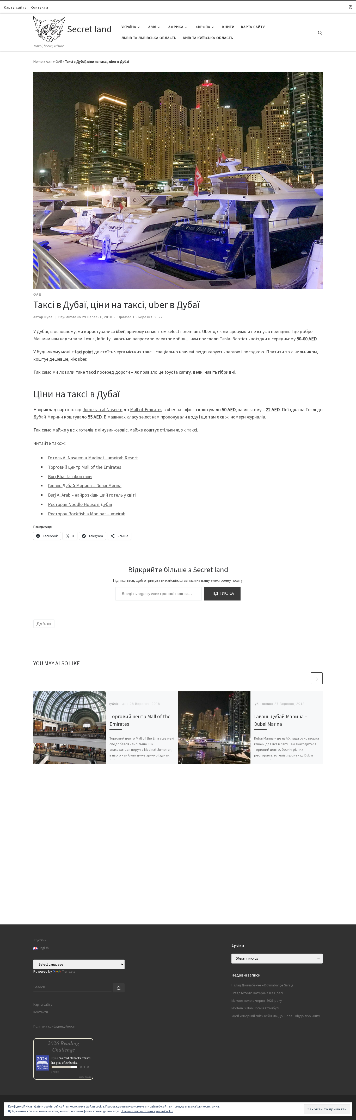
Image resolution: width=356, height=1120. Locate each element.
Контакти (40, 1012)
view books (85, 1077)
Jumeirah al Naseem (102, 409)
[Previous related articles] (304, 678)
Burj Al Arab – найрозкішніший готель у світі (92, 495)
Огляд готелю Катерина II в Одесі (257, 993)
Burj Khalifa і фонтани (70, 476)
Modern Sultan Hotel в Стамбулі (255, 1008)
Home (38, 61)
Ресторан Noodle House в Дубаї (80, 504)
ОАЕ (59, 61)
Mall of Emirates (146, 409)
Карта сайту (42, 1004)
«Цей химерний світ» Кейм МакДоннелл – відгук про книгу (275, 1016)
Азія (49, 61)
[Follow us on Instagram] (350, 7)
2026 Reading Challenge (63, 1046)
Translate (69, 971)
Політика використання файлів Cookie (147, 1111)
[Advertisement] (178, 888)
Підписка (222, 593)
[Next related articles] (317, 678)
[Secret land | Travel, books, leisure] (49, 28)
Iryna (48, 317)
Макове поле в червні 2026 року (256, 1000)
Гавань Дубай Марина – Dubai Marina (84, 486)
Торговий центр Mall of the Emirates (84, 467)
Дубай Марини (48, 417)
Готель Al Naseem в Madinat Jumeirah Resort (93, 458)
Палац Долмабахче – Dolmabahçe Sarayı (262, 985)
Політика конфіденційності (54, 1026)
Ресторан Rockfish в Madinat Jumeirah (86, 514)
